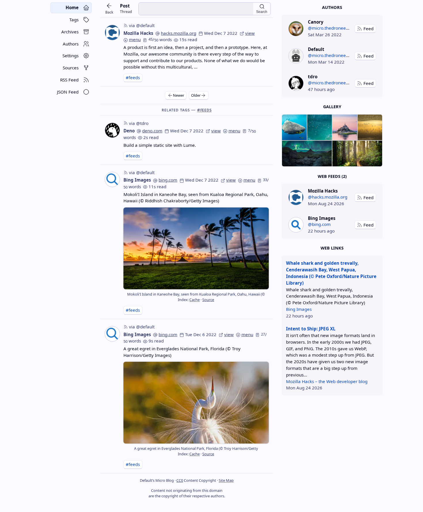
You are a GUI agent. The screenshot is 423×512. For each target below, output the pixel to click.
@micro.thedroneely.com (333, 28)
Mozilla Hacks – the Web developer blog (326, 381)
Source (208, 299)
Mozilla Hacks (138, 33)
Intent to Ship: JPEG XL (311, 329)
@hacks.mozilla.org (327, 197)
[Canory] (296, 28)
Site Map (226, 480)
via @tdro (138, 123)
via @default (142, 25)
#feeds (133, 77)
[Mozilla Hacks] (296, 197)
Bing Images (137, 180)
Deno (129, 131)
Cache (194, 299)
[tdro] (296, 83)
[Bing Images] (296, 224)
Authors (332, 7)
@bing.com (319, 224)
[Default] (296, 56)
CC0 (179, 480)
